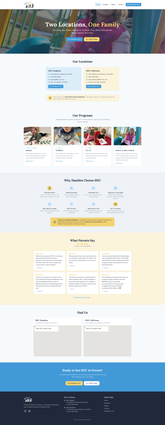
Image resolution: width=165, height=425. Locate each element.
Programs (105, 4)
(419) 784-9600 (56, 77)
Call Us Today (93, 39)
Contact (120, 4)
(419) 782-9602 (93, 77)
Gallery (113, 4)
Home (98, 4)
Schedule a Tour (134, 4)
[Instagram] (29, 411)
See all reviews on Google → (82, 297)
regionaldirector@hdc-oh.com (97, 79)
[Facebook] (25, 411)
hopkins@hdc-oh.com (57, 79)
